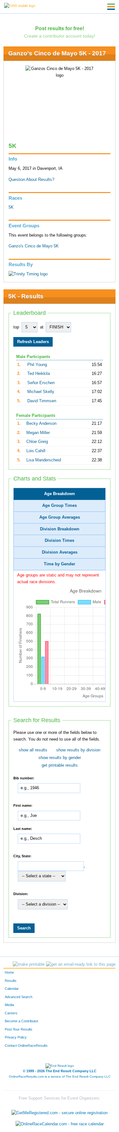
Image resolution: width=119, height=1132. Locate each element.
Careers (11, 1013)
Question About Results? (31, 179)
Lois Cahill (35, 451)
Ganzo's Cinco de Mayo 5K (34, 246)
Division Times (59, 540)
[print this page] (29, 964)
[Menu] (111, 6)
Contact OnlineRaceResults (26, 1045)
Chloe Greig (37, 441)
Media (9, 1005)
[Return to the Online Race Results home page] (19, 5)
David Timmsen (41, 401)
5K (11, 207)
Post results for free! (59, 28)
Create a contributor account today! (59, 35)
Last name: (22, 828)
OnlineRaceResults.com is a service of (59, 1076)
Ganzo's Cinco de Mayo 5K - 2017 (57, 53)
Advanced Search (18, 997)
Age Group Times (59, 505)
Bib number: (23, 778)
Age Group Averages (59, 517)
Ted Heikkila (38, 373)
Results (11, 981)
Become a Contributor (21, 1021)
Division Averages (59, 552)
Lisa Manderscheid (43, 460)
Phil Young (37, 364)
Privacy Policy (16, 1037)
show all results (33, 750)
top (16, 327)
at (41, 327)
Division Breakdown (59, 529)
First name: (22, 805)
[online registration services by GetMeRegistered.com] (59, 1111)
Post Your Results (18, 1029)
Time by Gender (59, 564)
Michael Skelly (40, 392)
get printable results (60, 765)
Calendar (12, 989)
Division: (20, 894)
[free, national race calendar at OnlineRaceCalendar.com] (60, 1124)
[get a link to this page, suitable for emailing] (81, 964)
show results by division (78, 750)
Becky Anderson (41, 423)
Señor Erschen (41, 383)
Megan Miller (38, 433)
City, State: (22, 856)
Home (9, 972)
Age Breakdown (59, 494)
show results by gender (59, 758)
